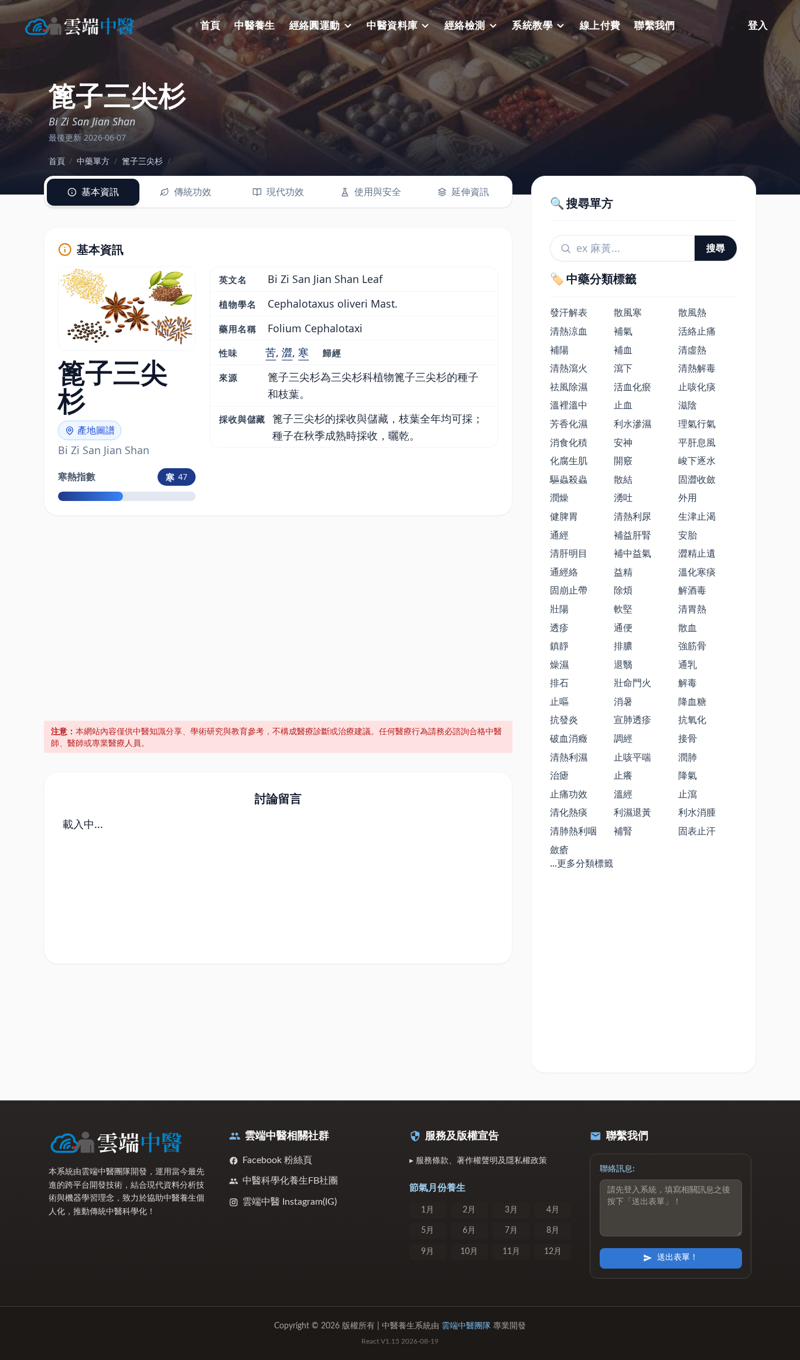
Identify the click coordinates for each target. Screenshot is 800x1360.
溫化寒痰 (697, 571)
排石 (559, 682)
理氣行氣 (697, 423)
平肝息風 (697, 442)
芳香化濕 (568, 423)
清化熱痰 (568, 812)
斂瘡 (559, 849)
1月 (427, 1210)
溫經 (623, 794)
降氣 (687, 775)
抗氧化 (692, 719)
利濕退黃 (632, 812)
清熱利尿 (632, 516)
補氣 (623, 331)
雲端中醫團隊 (466, 1326)
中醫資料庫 (392, 25)
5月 (427, 1230)
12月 (553, 1251)
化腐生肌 (568, 460)
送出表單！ (677, 1257)
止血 (623, 404)
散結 (623, 479)
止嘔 (559, 701)
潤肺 (687, 757)
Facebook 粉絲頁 (277, 1160)
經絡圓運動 (314, 25)
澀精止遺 (697, 553)
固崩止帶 (568, 590)
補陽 (559, 349)
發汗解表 (568, 312)
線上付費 (600, 25)
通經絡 (564, 571)
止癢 (623, 775)
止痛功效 (568, 794)
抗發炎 (564, 719)
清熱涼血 (568, 331)
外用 (687, 497)
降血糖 (692, 701)
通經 (559, 535)
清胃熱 (692, 608)
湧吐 (623, 497)
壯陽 (559, 608)
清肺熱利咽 (573, 830)
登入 (758, 25)
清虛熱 (692, 349)
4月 (552, 1210)
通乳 (687, 664)
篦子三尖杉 (142, 160)
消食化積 (568, 442)
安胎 (687, 535)
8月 (552, 1230)
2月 (469, 1210)
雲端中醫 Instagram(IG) (289, 1201)
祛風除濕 (568, 386)
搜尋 (715, 247)
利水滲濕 (632, 423)
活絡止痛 (697, 331)
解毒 (687, 682)
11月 (511, 1251)
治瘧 (559, 775)
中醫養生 (254, 25)
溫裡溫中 (568, 404)
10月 (469, 1251)
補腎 (623, 830)
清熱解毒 (697, 368)
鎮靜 (559, 645)
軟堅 (623, 608)
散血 (687, 627)
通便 (623, 627)
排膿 (623, 645)
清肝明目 (568, 553)
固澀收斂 (697, 479)
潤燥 (559, 497)
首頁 (210, 25)
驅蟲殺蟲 (568, 479)
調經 (623, 738)
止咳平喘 (632, 757)
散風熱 (692, 312)
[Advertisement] (278, 616)
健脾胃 (564, 516)
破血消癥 (568, 738)
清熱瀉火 (568, 368)
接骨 (687, 738)
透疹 (559, 627)
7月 (511, 1230)
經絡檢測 (465, 25)
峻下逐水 (697, 460)
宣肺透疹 (632, 719)
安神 (623, 442)
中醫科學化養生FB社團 (290, 1180)
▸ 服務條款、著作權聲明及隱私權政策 (478, 1161)
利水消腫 (697, 812)
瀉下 (623, 368)
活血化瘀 (632, 386)
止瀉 (687, 794)
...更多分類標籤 (581, 863)
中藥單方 (93, 160)
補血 (623, 349)
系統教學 (532, 25)
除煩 (623, 590)
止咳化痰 (697, 386)
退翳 (623, 664)
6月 (469, 1230)
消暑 (623, 701)
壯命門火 (632, 682)
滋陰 (687, 404)
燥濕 (559, 664)
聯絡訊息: (617, 1169)
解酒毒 (692, 590)
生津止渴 (697, 516)
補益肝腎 (632, 535)
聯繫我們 (654, 25)
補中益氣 (632, 553)
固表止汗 (697, 830)
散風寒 (628, 312)
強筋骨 (692, 645)
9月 (427, 1251)
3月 (511, 1210)
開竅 (623, 460)
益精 (623, 571)
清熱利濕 (568, 757)
